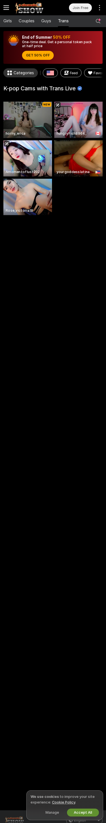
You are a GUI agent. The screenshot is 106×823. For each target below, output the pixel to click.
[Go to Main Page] (32, 8)
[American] (50, 72)
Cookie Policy (63, 802)
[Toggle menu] (6, 7)
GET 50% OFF (38, 55)
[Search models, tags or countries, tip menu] (98, 21)
